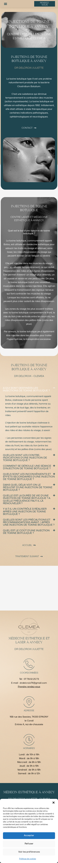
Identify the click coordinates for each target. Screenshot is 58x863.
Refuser (29, 844)
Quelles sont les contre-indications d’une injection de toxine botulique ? (25, 458)
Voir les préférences (29, 852)
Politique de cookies (27, 859)
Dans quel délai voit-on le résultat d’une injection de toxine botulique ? (27, 487)
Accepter (29, 835)
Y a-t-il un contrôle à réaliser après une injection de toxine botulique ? (25, 511)
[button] (53, 802)
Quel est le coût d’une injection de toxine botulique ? (26, 531)
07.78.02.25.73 (31, 679)
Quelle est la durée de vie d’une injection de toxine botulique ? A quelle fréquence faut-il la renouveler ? (26, 499)
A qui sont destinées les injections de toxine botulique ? (26, 389)
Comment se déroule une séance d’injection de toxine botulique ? (27, 467)
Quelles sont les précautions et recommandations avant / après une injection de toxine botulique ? (28, 522)
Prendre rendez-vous (29, 687)
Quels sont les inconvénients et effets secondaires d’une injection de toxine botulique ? (29, 477)
